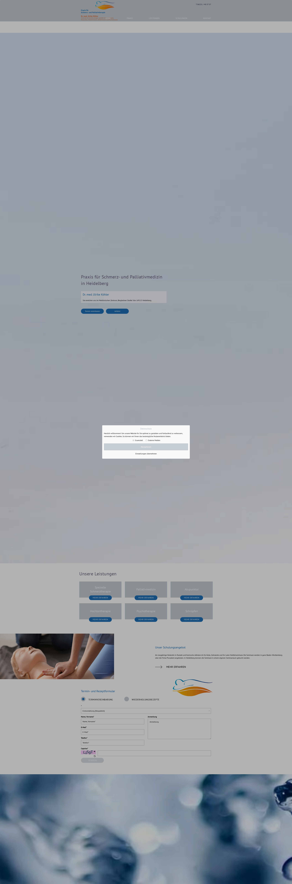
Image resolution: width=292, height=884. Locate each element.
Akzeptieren (146, 447)
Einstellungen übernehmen (146, 453)
